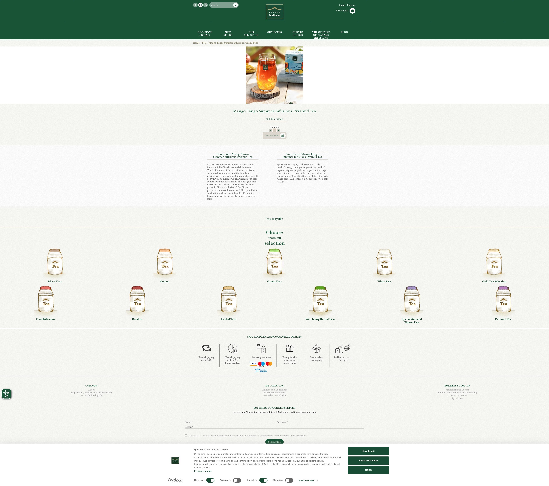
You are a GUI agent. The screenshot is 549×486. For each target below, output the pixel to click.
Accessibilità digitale (91, 395)
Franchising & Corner (457, 389)
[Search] (235, 5)
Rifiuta (368, 470)
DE (205, 5)
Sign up (351, 5)
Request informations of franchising (457, 392)
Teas (204, 43)
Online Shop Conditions (274, 389)
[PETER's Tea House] (274, 12)
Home (196, 43)
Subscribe (274, 442)
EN (200, 5)
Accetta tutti (368, 451)
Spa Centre (457, 398)
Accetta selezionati (368, 460)
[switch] (237, 480)
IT (195, 5)
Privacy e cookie (203, 471)
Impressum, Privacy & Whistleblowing (91, 392)
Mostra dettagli (306, 480)
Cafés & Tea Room (457, 395)
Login (342, 5)
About (91, 389)
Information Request (274, 392)
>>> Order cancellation (274, 395)
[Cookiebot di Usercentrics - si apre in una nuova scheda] (175, 480)
